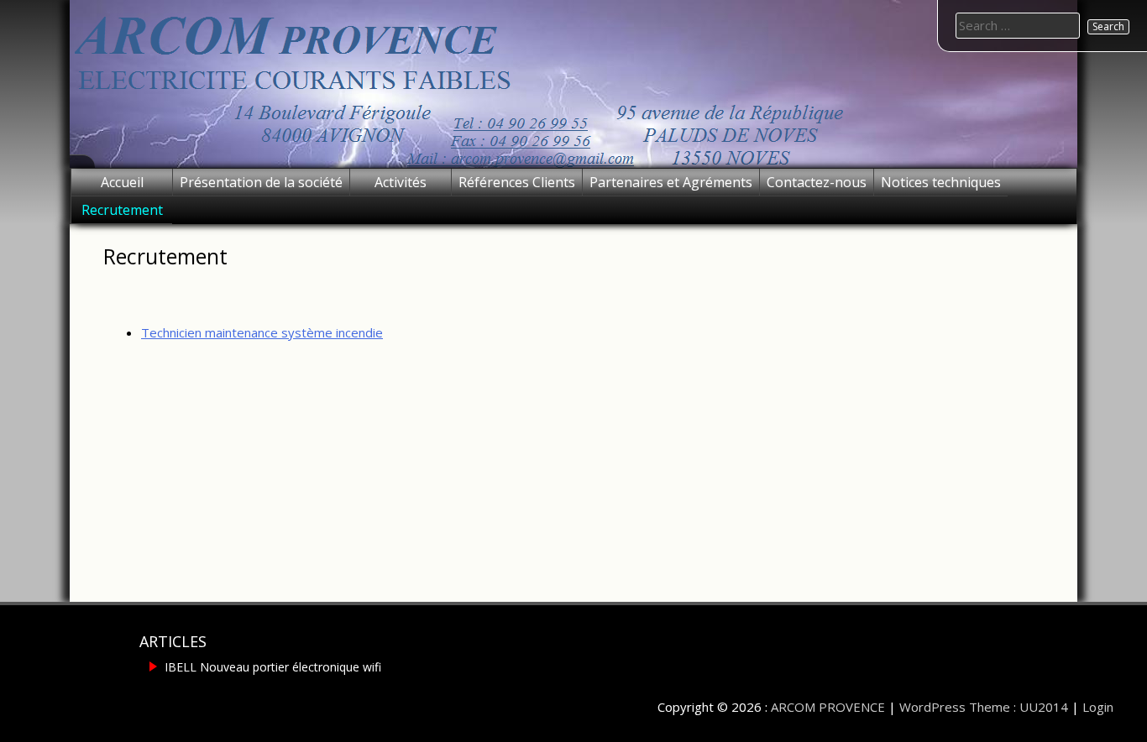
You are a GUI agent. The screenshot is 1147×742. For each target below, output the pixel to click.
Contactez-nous (817, 182)
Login (1097, 706)
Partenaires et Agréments (670, 182)
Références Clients (516, 182)
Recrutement (122, 210)
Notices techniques (941, 182)
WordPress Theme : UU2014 (983, 706)
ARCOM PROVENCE (828, 706)
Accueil (122, 182)
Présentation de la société (261, 182)
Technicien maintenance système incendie (262, 332)
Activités (400, 182)
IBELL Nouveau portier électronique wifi (273, 667)
